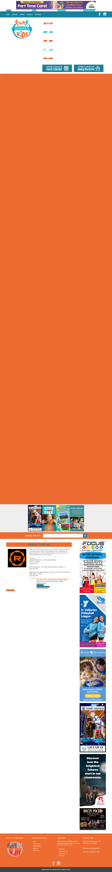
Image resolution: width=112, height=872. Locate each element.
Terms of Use (37, 844)
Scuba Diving (15, 450)
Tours (13, 209)
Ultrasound (15, 260)
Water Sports (15, 473)
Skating (14, 197)
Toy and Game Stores (18, 412)
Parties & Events (12, 265)
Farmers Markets (16, 396)
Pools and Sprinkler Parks (19, 186)
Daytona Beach (61, 10)
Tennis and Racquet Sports (19, 467)
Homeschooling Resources (19, 125)
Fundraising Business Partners (20, 123)
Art (12, 333)
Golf (13, 431)
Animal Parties (16, 267)
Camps (10, 74)
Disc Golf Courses (17, 153)
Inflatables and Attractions (19, 298)
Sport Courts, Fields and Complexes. (22, 200)
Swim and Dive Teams (18, 464)
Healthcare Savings (17, 240)
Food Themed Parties (18, 293)
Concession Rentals (17, 282)
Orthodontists (15, 249)
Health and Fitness (17, 434)
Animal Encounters (17, 141)
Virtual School (15, 111)
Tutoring (14, 109)
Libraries (14, 176)
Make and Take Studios (18, 178)
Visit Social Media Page (43, 587)
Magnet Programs (17, 92)
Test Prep (14, 108)
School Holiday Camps (18, 76)
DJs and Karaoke (16, 288)
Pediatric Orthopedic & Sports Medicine (23, 253)
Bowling (14, 146)
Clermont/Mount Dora (89, 10)
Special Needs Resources (19, 132)
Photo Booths (15, 314)
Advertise (30, 14)
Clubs (13, 340)
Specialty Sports (16, 459)
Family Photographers (18, 122)
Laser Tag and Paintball (18, 174)
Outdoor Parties (16, 305)
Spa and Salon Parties (18, 321)
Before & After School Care (19, 80)
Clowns (14, 281)
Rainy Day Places (17, 190)
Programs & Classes (14, 329)
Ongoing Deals (16, 492)
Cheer (13, 422)
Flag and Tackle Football (18, 429)
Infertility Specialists (17, 242)
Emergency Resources (18, 116)
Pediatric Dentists (16, 251)
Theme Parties (16, 326)
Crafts (13, 343)
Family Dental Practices (18, 237)
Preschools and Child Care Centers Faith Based (25, 95)
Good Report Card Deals (19, 488)
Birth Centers (15, 221)
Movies (14, 179)
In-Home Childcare (17, 90)
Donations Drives (16, 481)
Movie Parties (15, 303)
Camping (14, 148)
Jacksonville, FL (63, 851)
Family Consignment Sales (19, 485)
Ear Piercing (15, 392)
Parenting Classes (17, 363)
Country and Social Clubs (19, 150)
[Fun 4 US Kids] (22, 29)
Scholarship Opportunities (19, 104)
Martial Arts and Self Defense (20, 441)
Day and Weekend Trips (18, 151)
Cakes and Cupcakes (18, 274)
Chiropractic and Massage (19, 228)
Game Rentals (16, 296)
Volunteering (15, 378)
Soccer (14, 455)
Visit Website (40, 585)
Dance (13, 345)
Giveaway (38, 14)
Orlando (34, 10)
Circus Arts (15, 338)
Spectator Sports (16, 198)
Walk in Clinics (16, 263)
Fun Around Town (13, 139)
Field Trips (15, 157)
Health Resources (13, 216)
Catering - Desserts (17, 277)
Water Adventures (17, 212)
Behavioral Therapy (17, 219)
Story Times (15, 371)
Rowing (14, 446)
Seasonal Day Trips (17, 494)
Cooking (14, 342)
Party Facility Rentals (17, 307)
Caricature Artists (16, 275)
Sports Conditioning (17, 460)
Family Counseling (17, 235)
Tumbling (14, 469)
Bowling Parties (16, 272)
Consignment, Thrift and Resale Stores (22, 391)
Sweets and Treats (17, 410)
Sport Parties (15, 324)
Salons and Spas (16, 195)
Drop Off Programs (17, 83)
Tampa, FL (62, 849)
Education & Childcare (14, 78)
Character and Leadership (19, 336)
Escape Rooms (16, 155)
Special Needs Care (17, 258)
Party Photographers (17, 309)
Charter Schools (16, 81)
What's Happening (13, 476)
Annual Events (16, 478)
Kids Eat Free (15, 401)
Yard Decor (15, 328)
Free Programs (16, 352)
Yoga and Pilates (16, 474)
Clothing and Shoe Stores (19, 387)
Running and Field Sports (19, 448)
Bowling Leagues (16, 420)
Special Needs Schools (18, 106)
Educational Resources (18, 85)
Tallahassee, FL (63, 853)
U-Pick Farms (15, 502)
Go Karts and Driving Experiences (21, 165)
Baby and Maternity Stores (19, 382)
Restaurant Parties (17, 317)
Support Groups (16, 134)
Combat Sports (16, 424)
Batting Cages (16, 144)
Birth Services (15, 223)
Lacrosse (14, 439)
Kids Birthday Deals (17, 300)
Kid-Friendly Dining (17, 399)
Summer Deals (16, 495)
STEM (13, 370)
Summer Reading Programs (19, 375)
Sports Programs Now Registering (21, 462)
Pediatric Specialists (17, 254)
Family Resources (13, 115)
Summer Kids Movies (18, 499)
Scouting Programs (17, 366)
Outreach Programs (17, 361)
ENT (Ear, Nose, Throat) (18, 233)
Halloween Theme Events (19, 490)
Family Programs (16, 350)
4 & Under (14, 331)
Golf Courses (15, 167)
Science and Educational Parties (21, 319)
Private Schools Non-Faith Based (21, 101)
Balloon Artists (16, 270)
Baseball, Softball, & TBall (19, 417)
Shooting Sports (16, 452)
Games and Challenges (18, 164)
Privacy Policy (37, 846)
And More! (61, 856)
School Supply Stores (18, 406)
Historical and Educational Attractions (22, 169)
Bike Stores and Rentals (18, 384)
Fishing (14, 158)
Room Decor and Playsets (19, 405)
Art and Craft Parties (17, 268)
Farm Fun (14, 487)
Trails (13, 211)
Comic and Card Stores (18, 389)
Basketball (15, 419)
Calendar (15, 14)
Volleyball (14, 471)
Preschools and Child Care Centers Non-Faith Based (26, 97)
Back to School (16, 480)
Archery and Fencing (17, 415)
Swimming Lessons (17, 466)
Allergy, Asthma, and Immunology (21, 218)
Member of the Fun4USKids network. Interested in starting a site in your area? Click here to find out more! (68, 843)
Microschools (15, 94)
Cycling (14, 426)
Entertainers (15, 289)
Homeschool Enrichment (18, 354)
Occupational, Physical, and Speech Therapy (24, 247)
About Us (35, 848)
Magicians (14, 302)
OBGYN (14, 246)
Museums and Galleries (18, 181)
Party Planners (16, 310)
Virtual (13, 377)
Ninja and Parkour (17, 443)
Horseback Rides (16, 171)
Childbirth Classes (17, 226)
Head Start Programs (18, 87)
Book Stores (15, 385)
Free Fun (14, 160)
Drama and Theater (17, 347)
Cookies (14, 284)
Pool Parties (15, 315)
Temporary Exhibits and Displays (21, 204)
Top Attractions (16, 207)
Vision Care (15, 261)
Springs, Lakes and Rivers (19, 202)
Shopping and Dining (14, 380)
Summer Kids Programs (18, 373)
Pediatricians (15, 256)
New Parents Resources (18, 127)
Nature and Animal (17, 359)
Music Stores (15, 403)
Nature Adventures (17, 183)
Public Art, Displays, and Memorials (21, 188)
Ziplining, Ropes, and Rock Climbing (22, 214)
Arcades (14, 143)
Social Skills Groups (17, 130)
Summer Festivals (17, 497)
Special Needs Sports (18, 457)
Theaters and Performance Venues (21, 205)
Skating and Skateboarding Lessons (22, 453)
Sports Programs (13, 413)
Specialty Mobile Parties (18, 322)
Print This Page (10, 590)
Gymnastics (15, 433)
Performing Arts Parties (18, 312)
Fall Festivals (15, 483)
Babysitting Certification (18, 335)
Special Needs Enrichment (19, 368)
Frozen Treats (16, 398)
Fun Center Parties (17, 295)
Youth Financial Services (18, 137)
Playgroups (15, 129)
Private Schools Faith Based (19, 99)
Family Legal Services (18, 120)
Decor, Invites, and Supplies (19, 286)
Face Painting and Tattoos (19, 291)
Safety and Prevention (18, 364)
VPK (13, 113)
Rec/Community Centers (18, 191)
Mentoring (14, 356)
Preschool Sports (16, 445)
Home (8, 14)
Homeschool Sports (17, 436)
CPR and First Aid (17, 230)
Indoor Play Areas (17, 172)
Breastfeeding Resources (19, 225)
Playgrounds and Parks (18, 184)
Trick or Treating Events (18, 501)
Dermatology (15, 232)
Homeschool (15, 88)
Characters (15, 279)
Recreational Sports (17, 193)
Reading (14, 102)
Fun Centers (15, 162)
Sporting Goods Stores (18, 408)
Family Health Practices (18, 239)
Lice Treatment (16, 244)
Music (13, 357)
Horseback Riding (17, 438)
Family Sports (15, 427)
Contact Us (36, 850)
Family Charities (16, 118)
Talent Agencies (16, 136)
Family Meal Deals (17, 394)
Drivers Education (17, 349)
